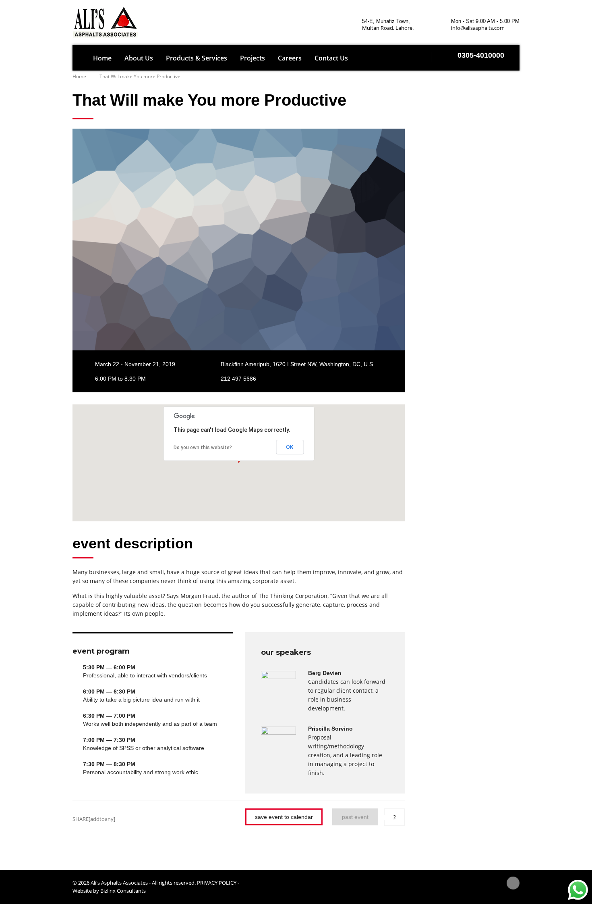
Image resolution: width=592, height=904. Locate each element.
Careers (290, 58)
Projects (252, 58)
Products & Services (196, 58)
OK (290, 447)
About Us (138, 58)
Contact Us (331, 58)
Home (102, 58)
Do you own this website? (203, 447)
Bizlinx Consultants (123, 890)
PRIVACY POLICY (216, 882)
